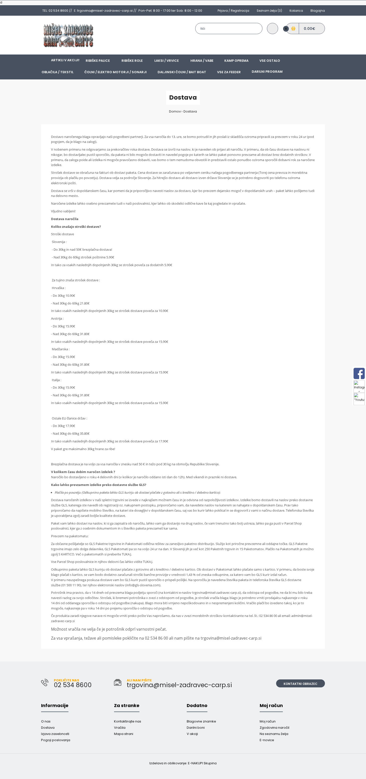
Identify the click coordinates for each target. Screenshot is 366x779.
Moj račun (268, 721)
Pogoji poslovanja (55, 740)
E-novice (267, 740)
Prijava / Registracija (233, 10)
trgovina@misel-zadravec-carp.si (216, 592)
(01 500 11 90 (70, 585)
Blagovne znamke (201, 721)
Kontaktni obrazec (300, 684)
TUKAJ (147, 561)
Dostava (190, 111)
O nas (46, 721)
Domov (175, 111)
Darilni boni (196, 727)
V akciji (192, 733)
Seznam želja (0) (269, 10)
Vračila (119, 727)
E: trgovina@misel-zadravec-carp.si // (105, 10)
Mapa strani (123, 733)
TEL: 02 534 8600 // (57, 10)
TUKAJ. (127, 554)
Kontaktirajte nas (127, 721)
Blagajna (317, 10)
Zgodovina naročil (274, 727)
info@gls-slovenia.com (142, 585)
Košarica (296, 10)
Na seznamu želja (274, 733)
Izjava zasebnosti (55, 733)
